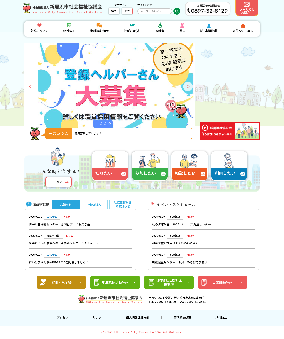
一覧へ (58, 182)
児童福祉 (175, 217)
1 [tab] (102, 125)
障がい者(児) (132, 31)
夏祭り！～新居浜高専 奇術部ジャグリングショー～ (64, 243)
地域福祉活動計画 (115, 282)
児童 (182, 31)
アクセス (62, 317)
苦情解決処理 (182, 317)
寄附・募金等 (62, 282)
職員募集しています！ (88, 133)
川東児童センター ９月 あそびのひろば (179, 262)
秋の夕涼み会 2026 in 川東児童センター (181, 224)
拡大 (127, 11)
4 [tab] (114, 125)
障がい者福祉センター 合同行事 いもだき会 (59, 224)
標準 (114, 11)
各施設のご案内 (243, 31)
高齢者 (160, 31)
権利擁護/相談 (99, 31)
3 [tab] (110, 125)
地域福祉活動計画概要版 (169, 282)
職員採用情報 (209, 31)
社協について (39, 31)
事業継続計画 (222, 282)
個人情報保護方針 (137, 317)
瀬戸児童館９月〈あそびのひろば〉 (175, 243)
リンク (97, 317)
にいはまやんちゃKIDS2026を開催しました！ (59, 262)
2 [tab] (106, 125)
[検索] (176, 11)
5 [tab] (118, 125)
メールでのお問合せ (247, 11)
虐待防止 (221, 317)
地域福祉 (69, 31)
